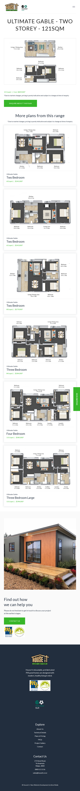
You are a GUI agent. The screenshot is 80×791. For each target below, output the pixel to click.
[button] (73, 6)
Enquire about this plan (20, 103)
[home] (16, 7)
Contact (40, 747)
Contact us (14, 621)
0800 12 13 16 (40, 769)
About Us (40, 729)
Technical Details (40, 732)
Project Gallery (40, 743)
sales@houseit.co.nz (40, 773)
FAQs (40, 740)
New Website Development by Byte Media (44, 785)
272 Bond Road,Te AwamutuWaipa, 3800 (40, 763)
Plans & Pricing (40, 736)
